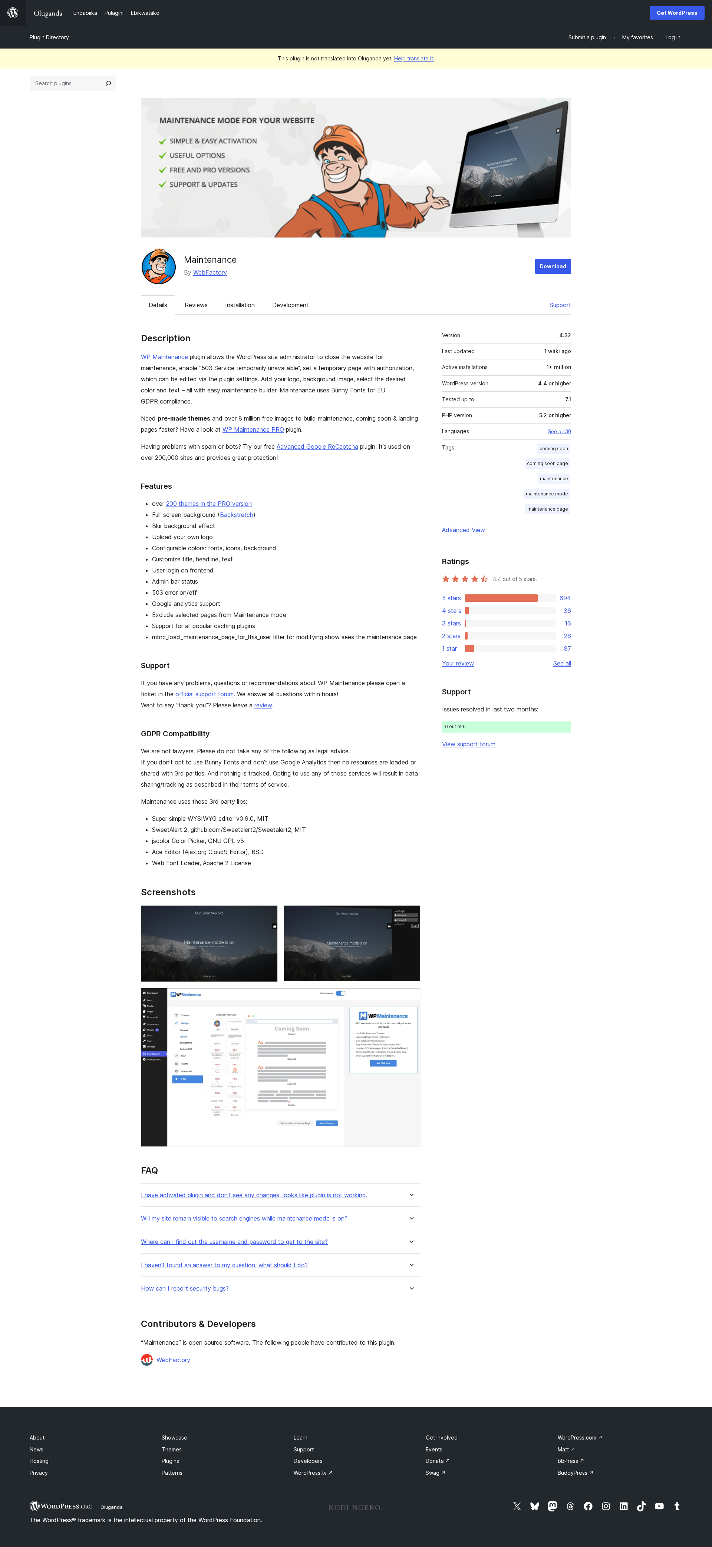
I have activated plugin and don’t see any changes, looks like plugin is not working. (254, 1195)
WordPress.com (580, 1437)
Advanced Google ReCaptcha (317, 446)
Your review (458, 663)
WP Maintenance (164, 357)
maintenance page (547, 509)
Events (434, 1449)
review (263, 705)
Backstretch (236, 514)
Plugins (170, 1461)
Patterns (172, 1473)
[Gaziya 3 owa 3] (410, 998)
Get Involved (442, 1437)
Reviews (196, 305)
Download (553, 266)
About (37, 1437)
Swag (436, 1473)
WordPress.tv (313, 1473)
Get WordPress (677, 13)
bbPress (571, 1461)
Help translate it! (414, 58)
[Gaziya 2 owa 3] (410, 915)
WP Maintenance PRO (253, 429)
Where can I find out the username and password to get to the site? (234, 1241)
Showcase (174, 1437)
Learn (300, 1437)
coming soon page (547, 463)
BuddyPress (576, 1473)
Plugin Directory (49, 37)
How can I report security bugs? (185, 1288)
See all (562, 663)
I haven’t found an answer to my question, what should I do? (224, 1265)
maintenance (554, 478)
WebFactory (210, 272)
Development (290, 305)
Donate (438, 1461)
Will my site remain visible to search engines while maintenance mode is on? (244, 1218)
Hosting (39, 1461)
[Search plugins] (108, 83)
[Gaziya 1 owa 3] (267, 915)
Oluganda (111, 1507)
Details (158, 305)
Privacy (39, 1473)
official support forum (204, 694)
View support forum (468, 744)
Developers (308, 1461)
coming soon (554, 448)
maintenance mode (547, 494)
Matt (566, 1449)
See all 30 (559, 431)
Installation (240, 305)
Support (560, 305)
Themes (172, 1449)
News (36, 1449)
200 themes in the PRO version (209, 503)
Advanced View (463, 530)
